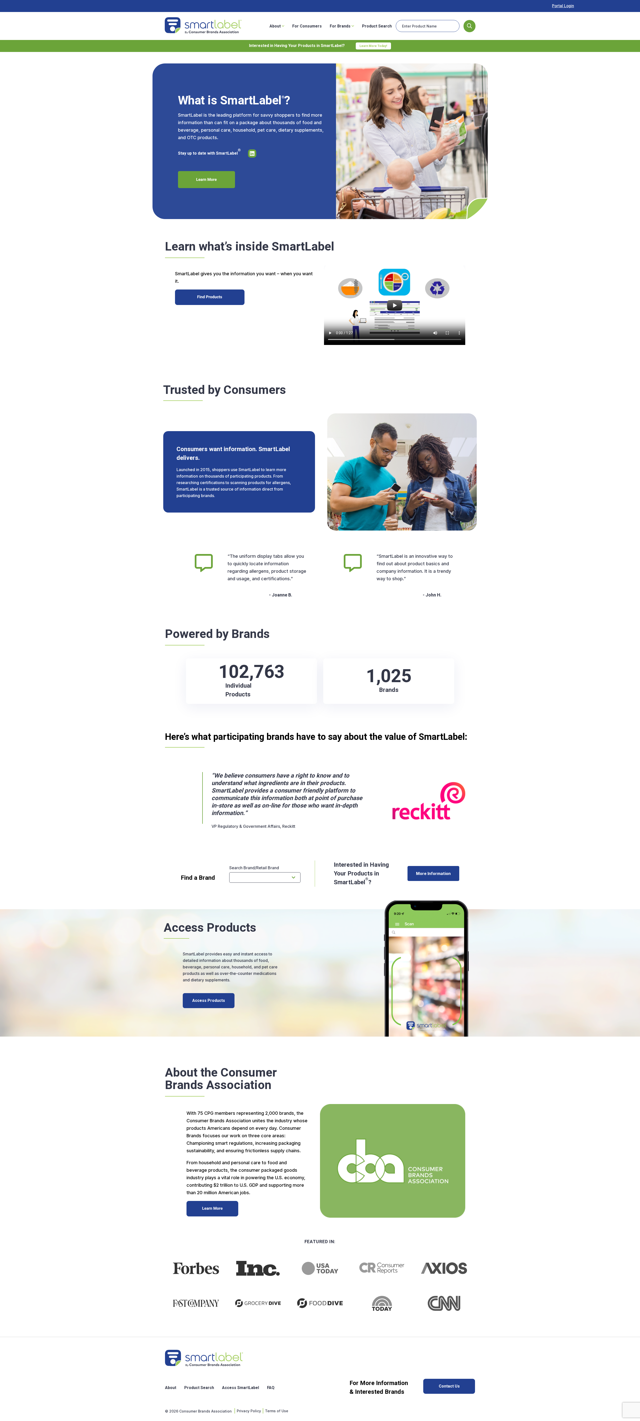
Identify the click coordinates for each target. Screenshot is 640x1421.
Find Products (209, 297)
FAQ (270, 1388)
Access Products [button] (208, 1001)
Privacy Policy (249, 1411)
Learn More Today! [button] (373, 46)
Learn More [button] (206, 180)
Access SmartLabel (240, 1388)
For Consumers (307, 26)
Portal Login (563, 6)
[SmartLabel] (203, 26)
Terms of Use (276, 1411)
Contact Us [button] (449, 1386)
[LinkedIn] (254, 153)
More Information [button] (433, 873)
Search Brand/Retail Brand (254, 867)
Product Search (377, 26)
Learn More (212, 1208)
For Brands (341, 26)
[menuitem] (277, 26)
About (276, 26)
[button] (470, 26)
